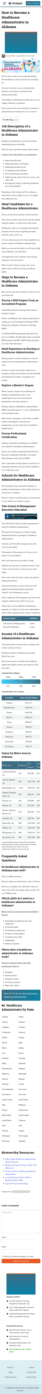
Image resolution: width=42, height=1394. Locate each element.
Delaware (22, 1032)
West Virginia (23, 1136)
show (15, 120)
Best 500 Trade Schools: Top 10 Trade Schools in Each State (20, 1331)
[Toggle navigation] (4, 3)
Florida (4, 1037)
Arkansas (22, 1022)
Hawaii (4, 1042)
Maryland (22, 1063)
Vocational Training (25, 1388)
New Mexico (6, 1094)
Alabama (5, 1017)
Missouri (5, 1079)
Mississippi (22, 1074)
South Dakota (6, 1120)
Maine (4, 1063)
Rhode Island (6, 1115)
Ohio (3, 1105)
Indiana (21, 1048)
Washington (6, 1136)
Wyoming (22, 1141)
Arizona (5, 1022)
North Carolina (7, 1099)
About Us (10, 1367)
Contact (31, 1367)
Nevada (21, 1084)
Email (4, 1247)
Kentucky (5, 1058)
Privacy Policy (31, 1372)
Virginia (21, 1131)
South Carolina (24, 1115)
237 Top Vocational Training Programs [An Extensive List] (19, 1302)
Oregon (4, 1110)
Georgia (21, 1037)
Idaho (21, 1042)
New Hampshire (7, 1089)
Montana (22, 1079)
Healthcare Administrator (21, 1192)
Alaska (21, 1017)
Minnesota (5, 1074)
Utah (20, 1125)
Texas (4, 1125)
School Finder (31, 1377)
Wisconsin (5, 1141)
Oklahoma (22, 1105)
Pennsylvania (23, 1110)
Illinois (4, 1048)
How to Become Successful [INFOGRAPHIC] (18, 1337)
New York (22, 1094)
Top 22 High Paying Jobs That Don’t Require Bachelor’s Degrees (21, 1308)
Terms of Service (10, 1377)
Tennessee (22, 1120)
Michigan (22, 1068)
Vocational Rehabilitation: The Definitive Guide (20, 1344)
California (5, 1027)
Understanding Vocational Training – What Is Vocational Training (22, 1315)
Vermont (5, 1131)
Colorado (22, 1027)
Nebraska (5, 1084)
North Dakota (23, 1099)
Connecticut (6, 1032)
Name (4, 1237)
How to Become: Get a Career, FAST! (20, 1350)
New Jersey (23, 1089)
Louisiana (22, 1058)
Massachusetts (7, 1068)
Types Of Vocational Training (16, 1183)
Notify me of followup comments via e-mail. (18, 1256)
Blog (10, 1372)
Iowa (3, 1053)
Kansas (21, 1053)
